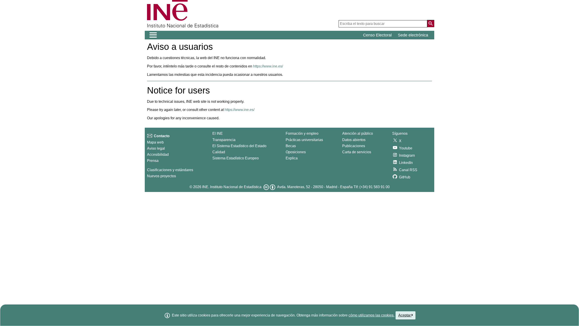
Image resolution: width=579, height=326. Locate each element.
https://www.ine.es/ (268, 66)
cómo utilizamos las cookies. (371, 315)
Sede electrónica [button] (413, 35)
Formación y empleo (302, 133)
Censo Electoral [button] (377, 35)
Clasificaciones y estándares (170, 170)
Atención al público (357, 133)
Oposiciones (296, 152)
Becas (291, 146)
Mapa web (155, 142)
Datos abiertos (353, 140)
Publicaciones (353, 146)
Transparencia (223, 140)
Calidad (218, 152)
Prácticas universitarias (304, 140)
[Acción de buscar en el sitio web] (430, 23)
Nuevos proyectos (161, 176)
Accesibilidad (158, 154)
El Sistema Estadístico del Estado (239, 146)
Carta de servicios (356, 152)
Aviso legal (156, 148)
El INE (217, 133)
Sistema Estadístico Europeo (235, 158)
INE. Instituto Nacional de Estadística (231, 187)
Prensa (153, 161)
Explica (292, 158)
